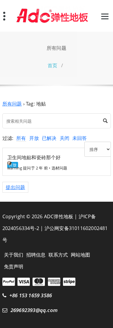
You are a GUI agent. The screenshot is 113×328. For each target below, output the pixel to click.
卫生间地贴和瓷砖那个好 (34, 157)
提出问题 (15, 187)
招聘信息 (36, 254)
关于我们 (14, 254)
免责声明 (14, 266)
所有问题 (12, 103)
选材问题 (59, 168)
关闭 (64, 138)
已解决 (49, 138)
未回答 (79, 138)
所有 (21, 138)
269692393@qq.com (34, 310)
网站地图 (80, 254)
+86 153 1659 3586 (30, 295)
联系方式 (58, 254)
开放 (34, 138)
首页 (52, 65)
